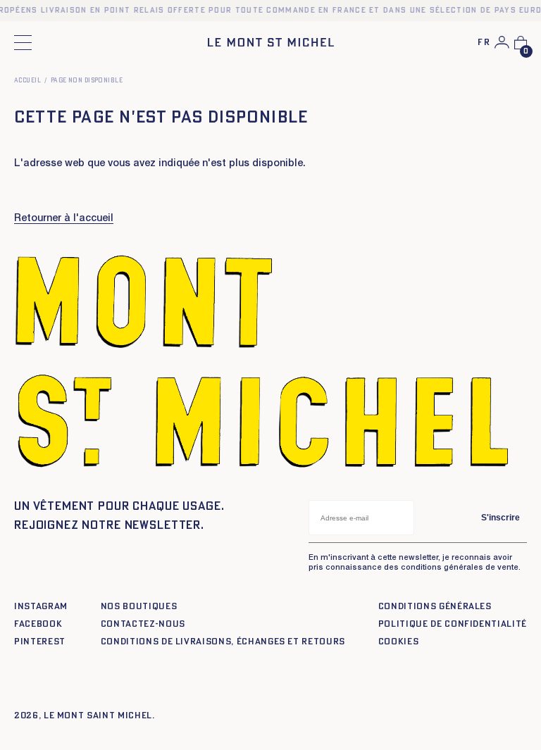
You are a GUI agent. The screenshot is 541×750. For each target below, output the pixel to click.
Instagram (41, 606)
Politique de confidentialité (452, 624)
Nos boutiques (139, 606)
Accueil (27, 80)
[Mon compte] (502, 42)
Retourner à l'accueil (63, 219)
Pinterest (40, 641)
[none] (484, 43)
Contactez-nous (143, 624)
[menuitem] (484, 43)
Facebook (38, 624)
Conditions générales (435, 606)
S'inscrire (500, 518)
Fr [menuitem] (484, 42)
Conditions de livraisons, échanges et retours (223, 641)
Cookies (398, 641)
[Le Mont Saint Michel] (271, 42)
